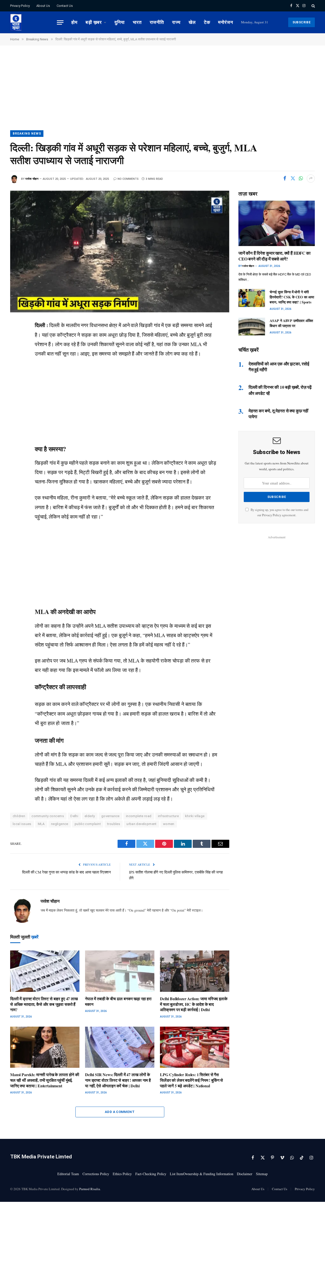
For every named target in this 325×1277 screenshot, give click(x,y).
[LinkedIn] (15, 371)
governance (110, 816)
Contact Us (65, 6)
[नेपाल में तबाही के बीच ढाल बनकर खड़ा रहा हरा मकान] (119, 971)
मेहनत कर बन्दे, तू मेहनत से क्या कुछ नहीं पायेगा (278, 413)
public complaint (88, 824)
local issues (22, 824)
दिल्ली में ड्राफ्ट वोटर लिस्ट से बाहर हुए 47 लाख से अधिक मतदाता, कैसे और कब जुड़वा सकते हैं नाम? (44, 1004)
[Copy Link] (15, 406)
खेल (192, 22)
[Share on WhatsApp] (301, 178)
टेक (207, 22)
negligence (59, 824)
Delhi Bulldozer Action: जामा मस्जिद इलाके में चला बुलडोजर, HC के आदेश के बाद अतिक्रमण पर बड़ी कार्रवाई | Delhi (194, 1004)
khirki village (194, 816)
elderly (90, 816)
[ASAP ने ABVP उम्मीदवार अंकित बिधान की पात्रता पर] (251, 326)
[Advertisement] (162, 92)
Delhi (74, 816)
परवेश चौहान (31, 179)
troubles (113, 824)
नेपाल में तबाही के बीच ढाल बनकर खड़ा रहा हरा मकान (118, 1001)
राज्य (176, 22)
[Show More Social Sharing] (311, 178)
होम (74, 22)
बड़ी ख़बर (94, 22)
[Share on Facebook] (284, 178)
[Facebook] (15, 337)
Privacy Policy (20, 6)
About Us (43, 6)
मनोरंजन (225, 22)
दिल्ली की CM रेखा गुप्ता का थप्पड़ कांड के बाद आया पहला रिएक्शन (66, 872)
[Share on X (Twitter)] (293, 178)
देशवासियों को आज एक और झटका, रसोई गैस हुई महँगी (279, 367)
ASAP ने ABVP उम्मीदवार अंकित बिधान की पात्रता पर (291, 323)
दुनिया (120, 22)
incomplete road (139, 816)
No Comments (128, 179)
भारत (137, 22)
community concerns (47, 816)
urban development (141, 824)
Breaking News (27, 133)
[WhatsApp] (15, 360)
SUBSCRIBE (301, 22)
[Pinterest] (15, 383)
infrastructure (168, 816)
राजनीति (157, 22)
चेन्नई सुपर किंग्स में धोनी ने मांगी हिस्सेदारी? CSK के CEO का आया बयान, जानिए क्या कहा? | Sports (292, 297)
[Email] (15, 394)
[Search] (313, 5)
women (168, 824)
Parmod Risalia (89, 1189)
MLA (41, 824)
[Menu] (60, 22)
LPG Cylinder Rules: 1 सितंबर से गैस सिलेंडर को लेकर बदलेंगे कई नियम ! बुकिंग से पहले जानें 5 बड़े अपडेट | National (191, 1080)
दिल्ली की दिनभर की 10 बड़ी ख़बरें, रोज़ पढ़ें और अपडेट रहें (280, 390)
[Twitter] (15, 348)
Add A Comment (120, 1112)
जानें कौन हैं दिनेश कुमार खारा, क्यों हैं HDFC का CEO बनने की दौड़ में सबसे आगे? (274, 256)
